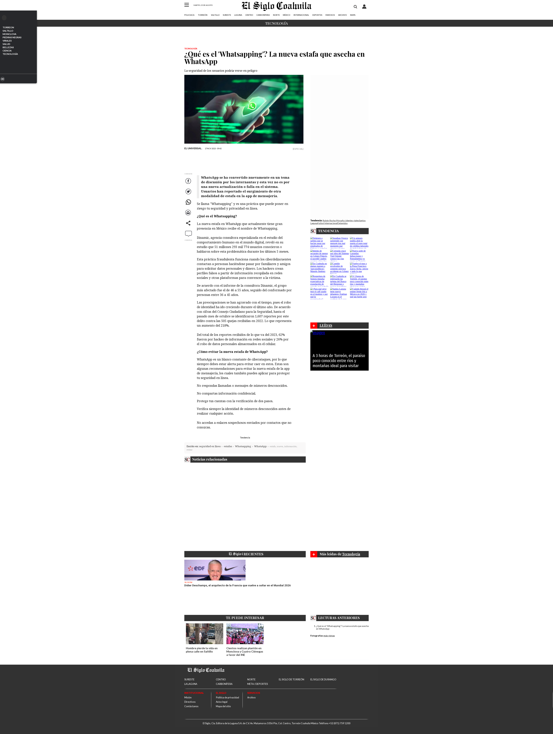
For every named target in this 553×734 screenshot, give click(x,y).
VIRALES (7, 40)
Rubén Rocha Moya (332, 220)
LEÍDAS (326, 325)
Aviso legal (221, 701)
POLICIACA (189, 15)
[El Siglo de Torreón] (206, 676)
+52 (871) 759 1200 (339, 723)
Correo (188, 215)
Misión (188, 697)
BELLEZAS (8, 47)
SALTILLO (8, 30)
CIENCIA (7, 50)
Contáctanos (191, 706)
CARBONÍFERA (263, 15)
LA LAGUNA (190, 683)
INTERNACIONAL (301, 15)
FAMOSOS (330, 15)
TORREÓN (202, 15)
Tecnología (276, 23)
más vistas (329, 635)
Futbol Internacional (327, 223)
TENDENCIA (328, 230)
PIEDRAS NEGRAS (12, 37)
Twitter (188, 194)
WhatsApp (189, 205)
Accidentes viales (350, 220)
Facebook (188, 184)
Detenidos (342, 223)
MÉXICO (286, 15)
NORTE (276, 15)
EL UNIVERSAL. (193, 148)
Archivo (251, 697)
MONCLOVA (9, 34)
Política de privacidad (227, 697)
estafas (228, 446)
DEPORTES (317, 15)
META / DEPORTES (257, 683)
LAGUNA (238, 15)
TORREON (8, 27)
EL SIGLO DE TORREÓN (291, 679)
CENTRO (249, 15)
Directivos (190, 701)
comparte (188, 226)
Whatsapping (243, 446)
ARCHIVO (342, 15)
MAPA (352, 15)
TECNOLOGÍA (10, 53)
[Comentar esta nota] (188, 233)
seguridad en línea (210, 446)
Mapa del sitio (223, 706)
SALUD (6, 44)
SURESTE (227, 15)
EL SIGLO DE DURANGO (323, 679)
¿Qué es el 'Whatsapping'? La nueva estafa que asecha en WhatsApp (342, 627)
